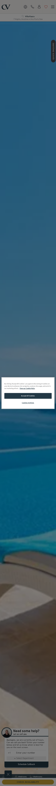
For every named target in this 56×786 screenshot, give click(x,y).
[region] (28, 393)
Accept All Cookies (28, 396)
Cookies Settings (28, 403)
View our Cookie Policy (27, 388)
